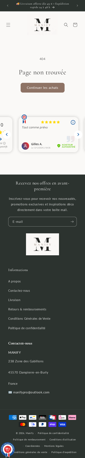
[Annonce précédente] (7, 5)
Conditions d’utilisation (63, 439)
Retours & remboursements (27, 309)
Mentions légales (54, 446)
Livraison (14, 300)
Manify (30, 433)
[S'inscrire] (72, 222)
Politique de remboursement (29, 439)
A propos (14, 281)
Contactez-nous (19, 290)
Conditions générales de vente (30, 452)
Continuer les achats (42, 87)
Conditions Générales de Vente (29, 318)
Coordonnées (32, 446)
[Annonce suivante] (77, 5)
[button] (8, 24)
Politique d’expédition (63, 452)
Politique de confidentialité (26, 328)
